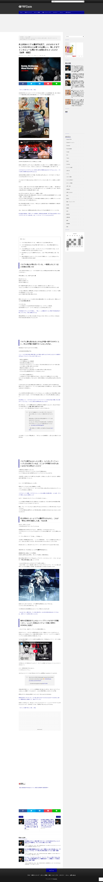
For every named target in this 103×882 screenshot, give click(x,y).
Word (67, 161)
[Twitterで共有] (31, 83)
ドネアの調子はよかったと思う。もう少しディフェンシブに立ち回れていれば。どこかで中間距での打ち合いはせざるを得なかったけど (39, 249)
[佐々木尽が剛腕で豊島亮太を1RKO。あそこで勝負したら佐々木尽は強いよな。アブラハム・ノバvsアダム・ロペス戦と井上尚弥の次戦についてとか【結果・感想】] (21, 851)
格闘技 (67, 207)
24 (67, 246)
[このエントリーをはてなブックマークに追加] (40, 83)
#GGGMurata (48, 678)
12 (72, 242)
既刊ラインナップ (28, 12)
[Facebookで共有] (23, 83)
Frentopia (55, 878)
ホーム (61, 12)
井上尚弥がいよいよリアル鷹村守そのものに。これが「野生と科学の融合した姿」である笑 (39, 253)
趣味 (67, 220)
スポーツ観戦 (34, 55)
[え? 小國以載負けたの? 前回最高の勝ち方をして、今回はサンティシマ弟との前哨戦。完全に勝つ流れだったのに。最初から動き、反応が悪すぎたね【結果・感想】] (68, 76)
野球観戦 (68, 223)
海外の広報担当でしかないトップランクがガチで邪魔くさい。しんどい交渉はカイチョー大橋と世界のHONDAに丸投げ (39, 257)
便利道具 (68, 189)
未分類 (67, 204)
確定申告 (68, 214)
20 (74, 244)
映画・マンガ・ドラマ (46, 12)
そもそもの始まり (69, 179)
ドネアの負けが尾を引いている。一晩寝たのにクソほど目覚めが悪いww (36, 242)
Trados (67, 158)
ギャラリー (55, 12)
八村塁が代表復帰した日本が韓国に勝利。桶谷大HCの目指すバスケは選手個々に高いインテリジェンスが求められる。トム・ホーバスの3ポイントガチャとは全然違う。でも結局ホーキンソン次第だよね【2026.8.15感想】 (77, 84)
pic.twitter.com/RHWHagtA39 (37, 425)
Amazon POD (68, 139)
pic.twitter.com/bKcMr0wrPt (35, 680)
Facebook (68, 145)
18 (70, 244)
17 (67, 244)
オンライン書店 (69, 167)
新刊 (67, 195)
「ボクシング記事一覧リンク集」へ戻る (27, 89)
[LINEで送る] (56, 83)
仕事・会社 (68, 186)
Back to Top (51, 870)
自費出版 (68, 217)
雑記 (42, 55)
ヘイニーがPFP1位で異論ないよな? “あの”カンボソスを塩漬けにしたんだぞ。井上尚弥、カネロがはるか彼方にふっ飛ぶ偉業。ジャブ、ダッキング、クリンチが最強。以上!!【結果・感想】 (31, 824)
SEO (67, 154)
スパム (67, 173)
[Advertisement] (51, 23)
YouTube (68, 164)
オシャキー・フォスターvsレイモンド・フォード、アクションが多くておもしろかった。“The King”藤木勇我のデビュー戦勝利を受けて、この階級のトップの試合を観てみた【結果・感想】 (42, 859)
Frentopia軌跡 (69, 148)
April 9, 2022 (45, 683)
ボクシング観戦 (37, 12)
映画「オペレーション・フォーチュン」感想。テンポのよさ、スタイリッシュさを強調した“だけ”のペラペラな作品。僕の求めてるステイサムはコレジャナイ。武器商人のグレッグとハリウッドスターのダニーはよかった (77, 94)
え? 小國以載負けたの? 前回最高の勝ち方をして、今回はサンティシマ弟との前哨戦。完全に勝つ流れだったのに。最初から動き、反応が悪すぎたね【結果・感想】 (77, 76)
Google (67, 151)
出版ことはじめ (69, 192)
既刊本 (67, 198)
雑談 (44, 55)
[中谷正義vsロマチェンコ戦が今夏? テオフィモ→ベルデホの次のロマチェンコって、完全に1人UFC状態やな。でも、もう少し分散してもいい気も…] (21, 843)
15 (79, 242)
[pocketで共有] (48, 83)
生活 (67, 211)
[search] (83, 1)
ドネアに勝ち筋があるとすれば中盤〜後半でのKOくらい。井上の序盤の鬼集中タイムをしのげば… (39, 245)
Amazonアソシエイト (70, 142)
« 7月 (67, 249)
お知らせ (68, 170)
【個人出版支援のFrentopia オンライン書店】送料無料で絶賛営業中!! (33, 787)
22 (79, 244)
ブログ (21, 12)
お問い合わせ (68, 12)
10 (67, 242)
